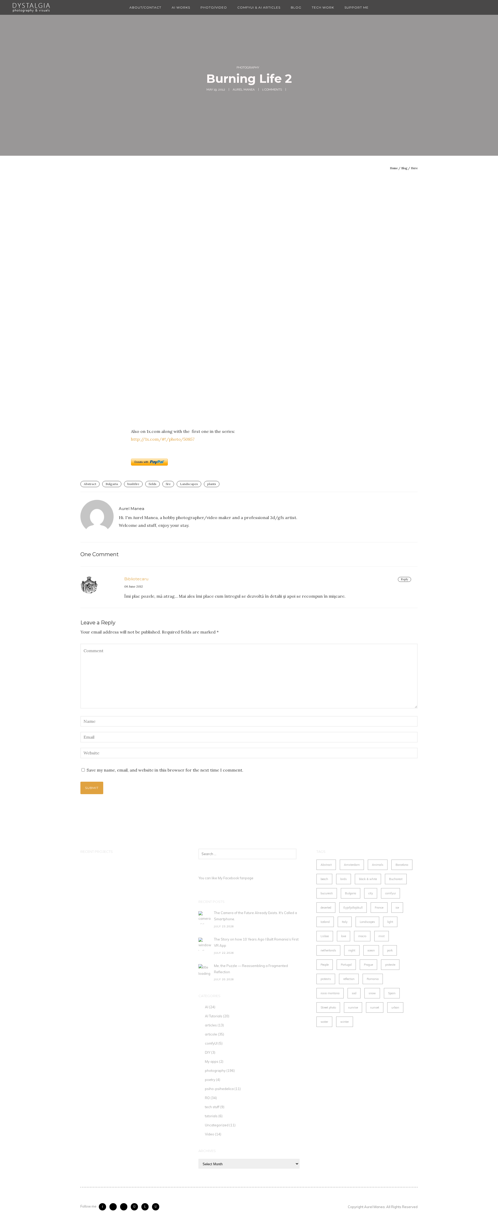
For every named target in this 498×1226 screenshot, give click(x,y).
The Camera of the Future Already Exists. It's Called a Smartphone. (255, 916)
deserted (326, 907)
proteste (390, 964)
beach (324, 879)
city (370, 893)
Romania (373, 979)
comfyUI (211, 1043)
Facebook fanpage (238, 878)
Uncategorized (217, 1125)
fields (152, 484)
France (379, 907)
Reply (404, 579)
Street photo (328, 1007)
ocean (371, 950)
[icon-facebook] (104, 1206)
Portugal (346, 964)
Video (209, 1134)
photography (248, 67)
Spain (392, 993)
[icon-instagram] (136, 1206)
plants (211, 484)
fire (168, 484)
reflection (349, 979)
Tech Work (323, 7)
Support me (356, 7)
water (324, 1022)
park (390, 950)
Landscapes (189, 484)
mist (381, 936)
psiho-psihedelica (219, 1089)
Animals (377, 865)
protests (326, 979)
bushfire (133, 484)
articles (211, 1025)
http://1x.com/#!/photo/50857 (163, 439)
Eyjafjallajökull (353, 907)
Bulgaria (112, 484)
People (325, 964)
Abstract (90, 484)
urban (395, 1007)
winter (344, 1022)
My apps (211, 1061)
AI (206, 1007)
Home (394, 168)
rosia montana (330, 993)
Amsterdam (352, 865)
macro (362, 936)
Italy (345, 922)
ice (397, 907)
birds (343, 879)
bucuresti (327, 893)
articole (211, 1034)
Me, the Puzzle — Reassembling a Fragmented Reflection (251, 969)
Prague (368, 964)
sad (354, 993)
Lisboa (325, 936)
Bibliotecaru (136, 578)
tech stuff (212, 1107)
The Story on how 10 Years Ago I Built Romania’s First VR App (256, 942)
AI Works (181, 7)
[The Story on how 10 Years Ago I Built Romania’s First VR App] (204, 944)
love (343, 936)
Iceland (325, 922)
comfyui (390, 893)
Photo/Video (213, 7)
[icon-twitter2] (114, 1206)
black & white (368, 879)
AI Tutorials (213, 1016)
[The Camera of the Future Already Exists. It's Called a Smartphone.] (204, 917)
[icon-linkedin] (146, 1206)
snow (372, 993)
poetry (210, 1080)
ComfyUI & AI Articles (258, 7)
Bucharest (396, 879)
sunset (374, 1007)
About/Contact (145, 7)
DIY (207, 1052)
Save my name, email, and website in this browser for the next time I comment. (165, 770)
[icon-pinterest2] (125, 1206)
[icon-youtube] (155, 1206)
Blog (296, 7)
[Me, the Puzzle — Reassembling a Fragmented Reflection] (204, 970)
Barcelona (402, 865)
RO (207, 1098)
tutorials (211, 1116)
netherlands (328, 950)
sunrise (353, 1007)
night (351, 950)
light (390, 922)
